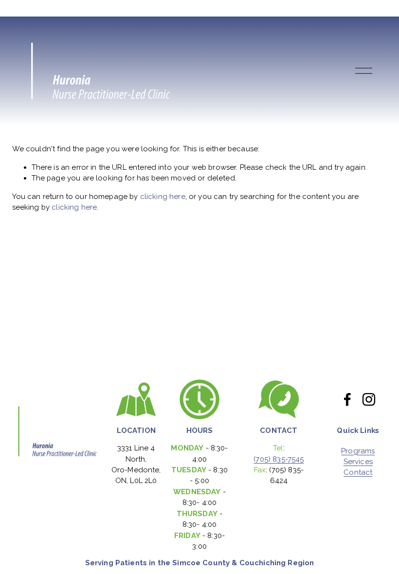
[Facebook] (347, 399)
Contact (358, 472)
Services (358, 462)
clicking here (162, 196)
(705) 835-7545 (279, 459)
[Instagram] (369, 399)
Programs (358, 451)
